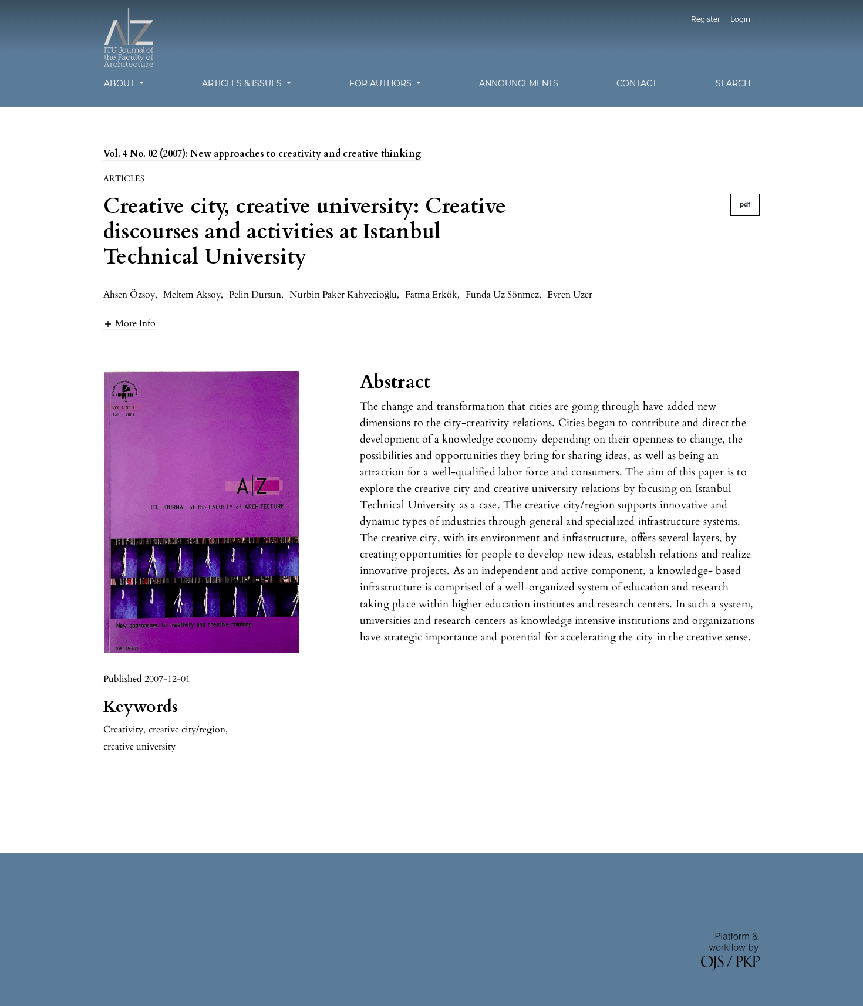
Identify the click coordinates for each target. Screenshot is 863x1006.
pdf (745, 204)
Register (705, 19)
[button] (129, 323)
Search (733, 83)
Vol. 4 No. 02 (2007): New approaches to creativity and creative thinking (262, 153)
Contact (636, 83)
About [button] (120, 83)
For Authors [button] (381, 83)
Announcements (518, 83)
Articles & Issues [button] (243, 83)
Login (740, 19)
